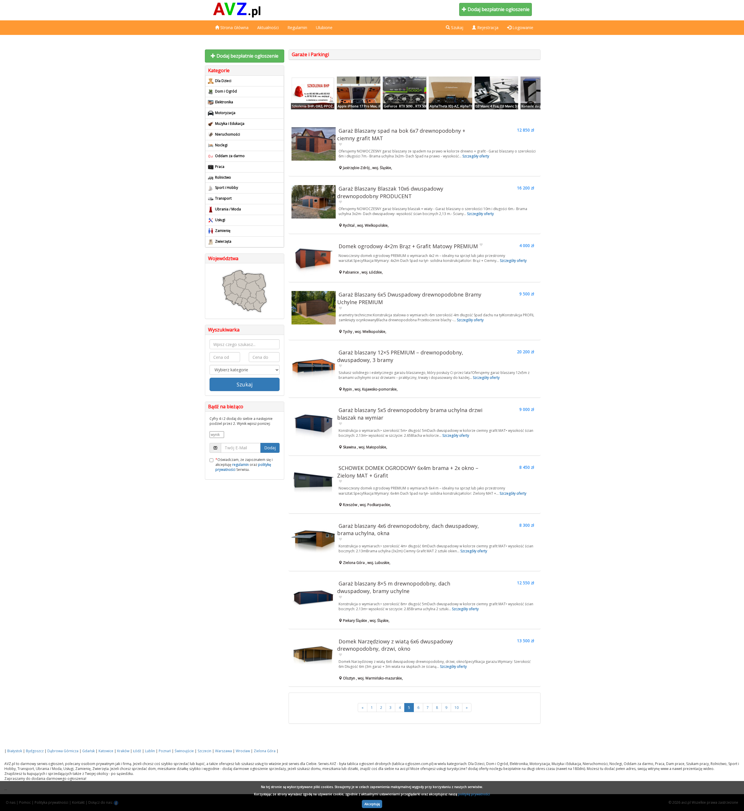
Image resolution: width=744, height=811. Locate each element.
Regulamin (297, 27)
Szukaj (245, 384)
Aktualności (268, 27)
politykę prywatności (474, 794)
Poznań (165, 750)
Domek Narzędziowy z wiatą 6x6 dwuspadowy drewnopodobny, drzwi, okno (395, 645)
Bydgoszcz (35, 750)
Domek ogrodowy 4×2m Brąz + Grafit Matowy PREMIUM (408, 246)
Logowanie (522, 27)
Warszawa (223, 750)
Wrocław (243, 750)
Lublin (150, 750)
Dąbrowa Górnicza (62, 750)
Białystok (14, 750)
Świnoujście (184, 750)
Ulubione (324, 27)
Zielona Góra (265, 750)
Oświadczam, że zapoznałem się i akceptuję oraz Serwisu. (244, 464)
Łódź (137, 750)
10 (457, 707)
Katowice (106, 750)
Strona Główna (233, 27)
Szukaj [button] (456, 27)
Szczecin (204, 750)
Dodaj (270, 447)
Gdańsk (88, 750)
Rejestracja (487, 27)
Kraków (123, 750)
